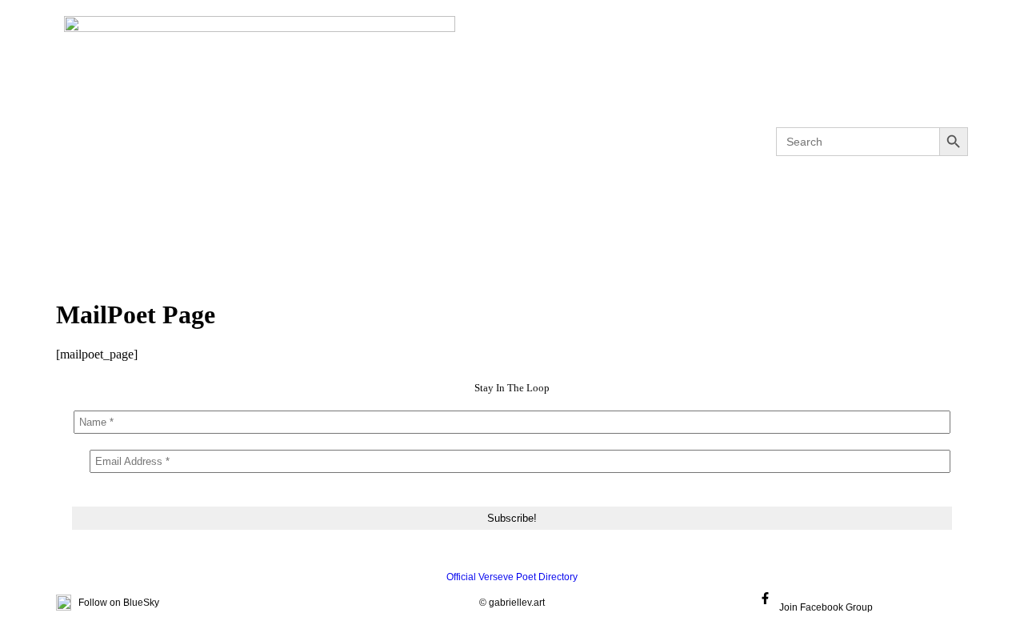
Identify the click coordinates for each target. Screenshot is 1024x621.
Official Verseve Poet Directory (512, 577)
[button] (326, 141)
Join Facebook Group (826, 607)
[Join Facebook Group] (765, 598)
